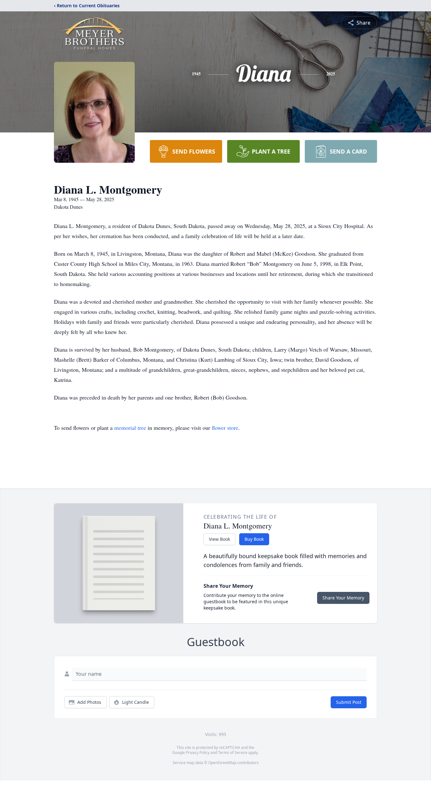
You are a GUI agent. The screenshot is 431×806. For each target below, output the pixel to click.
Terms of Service (232, 752)
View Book (219, 539)
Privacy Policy (198, 752)
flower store (225, 427)
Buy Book (254, 539)
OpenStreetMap (222, 762)
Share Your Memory (343, 598)
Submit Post (348, 702)
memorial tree (130, 427)
